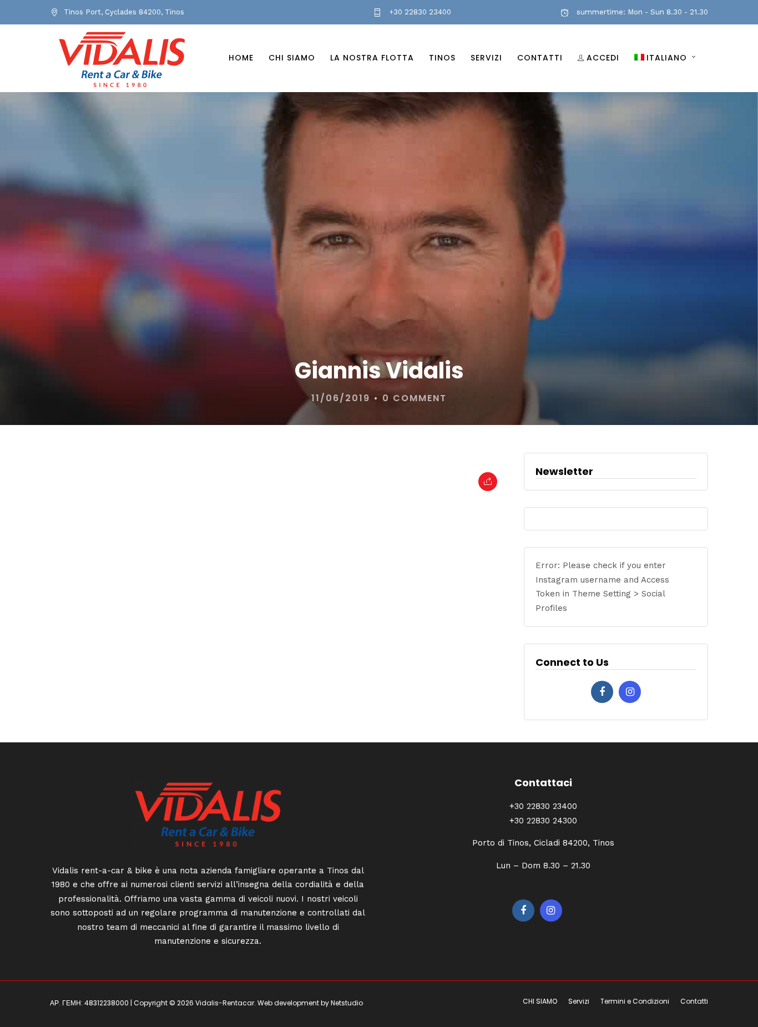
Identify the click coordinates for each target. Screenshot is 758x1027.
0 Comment (414, 398)
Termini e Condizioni (634, 1001)
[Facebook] (602, 692)
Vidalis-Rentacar (224, 1003)
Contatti (540, 57)
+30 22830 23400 (419, 12)
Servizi (486, 57)
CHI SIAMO (292, 57)
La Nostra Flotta (372, 57)
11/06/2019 (340, 398)
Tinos (442, 57)
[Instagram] (630, 692)
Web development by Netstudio (310, 1003)
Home (241, 57)
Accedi (603, 57)
